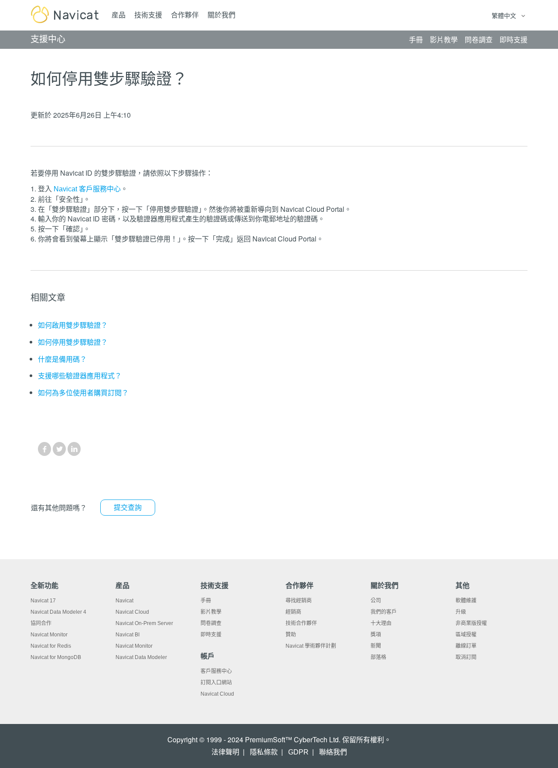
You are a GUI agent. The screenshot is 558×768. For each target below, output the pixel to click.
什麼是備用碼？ (62, 359)
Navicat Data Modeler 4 (58, 612)
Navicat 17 (43, 601)
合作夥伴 (185, 15)
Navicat (124, 601)
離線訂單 (466, 646)
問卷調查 (211, 623)
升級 (461, 612)
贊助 (291, 635)
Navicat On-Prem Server (144, 623)
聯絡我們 (333, 752)
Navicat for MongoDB (56, 657)
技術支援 (148, 15)
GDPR (298, 752)
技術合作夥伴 (301, 623)
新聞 (376, 646)
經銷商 (293, 612)
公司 (376, 601)
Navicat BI (128, 635)
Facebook (44, 449)
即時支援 (211, 635)
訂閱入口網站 (216, 683)
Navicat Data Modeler (141, 657)
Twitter (59, 449)
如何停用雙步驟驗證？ (73, 342)
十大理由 (381, 623)
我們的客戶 (384, 612)
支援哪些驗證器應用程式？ (80, 376)
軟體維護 (466, 601)
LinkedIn (74, 449)
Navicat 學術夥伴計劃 (311, 646)
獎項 (376, 635)
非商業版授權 (471, 623)
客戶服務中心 (216, 671)
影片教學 (211, 612)
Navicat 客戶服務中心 (87, 189)
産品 (119, 15)
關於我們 (221, 15)
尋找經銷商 (299, 601)
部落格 (378, 657)
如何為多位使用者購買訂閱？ (83, 393)
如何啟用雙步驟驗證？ (73, 325)
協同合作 (41, 623)
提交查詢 (128, 507)
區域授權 (466, 635)
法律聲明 (225, 752)
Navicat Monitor (49, 635)
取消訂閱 (466, 657)
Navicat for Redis (51, 646)
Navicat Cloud (132, 612)
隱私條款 (264, 752)
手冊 (206, 601)
